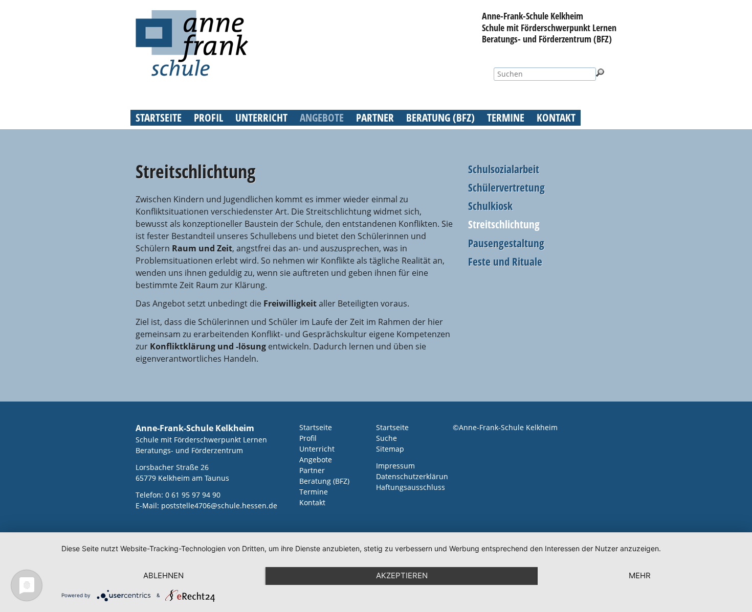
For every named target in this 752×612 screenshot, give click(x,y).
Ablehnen (163, 575)
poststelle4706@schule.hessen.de (219, 505)
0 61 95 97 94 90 (192, 495)
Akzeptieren (402, 575)
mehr (640, 575)
